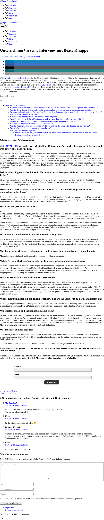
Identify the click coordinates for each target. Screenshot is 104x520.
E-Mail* (17, 374)
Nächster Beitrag (8, 393)
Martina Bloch (11, 403)
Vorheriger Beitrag (8, 391)
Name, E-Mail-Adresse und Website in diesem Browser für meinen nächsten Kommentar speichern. (43, 499)
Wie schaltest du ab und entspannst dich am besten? (30, 128)
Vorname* (18, 366)
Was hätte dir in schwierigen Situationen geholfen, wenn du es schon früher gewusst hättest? (47, 119)
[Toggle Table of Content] (2, 101)
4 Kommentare (6, 56)
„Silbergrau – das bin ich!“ (20, 87)
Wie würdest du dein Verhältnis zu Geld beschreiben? (31, 123)
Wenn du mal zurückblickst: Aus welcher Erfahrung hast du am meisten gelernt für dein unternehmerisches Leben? (56, 112)
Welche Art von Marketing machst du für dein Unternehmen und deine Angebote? (43, 121)
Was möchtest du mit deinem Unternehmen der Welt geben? (34, 117)
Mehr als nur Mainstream (15, 105)
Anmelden (51, 382)
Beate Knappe (25, 78)
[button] (9, 61)
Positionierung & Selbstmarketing (26, 56)
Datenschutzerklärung (14, 510)
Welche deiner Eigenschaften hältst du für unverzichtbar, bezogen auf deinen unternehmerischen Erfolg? (51, 110)
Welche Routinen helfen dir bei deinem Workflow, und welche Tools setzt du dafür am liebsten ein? (50, 126)
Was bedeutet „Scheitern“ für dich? (24, 114)
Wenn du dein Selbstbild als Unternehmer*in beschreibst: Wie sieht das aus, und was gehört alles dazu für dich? (54, 108)
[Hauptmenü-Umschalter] (4, 26)
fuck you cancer (44, 85)
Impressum (9, 508)
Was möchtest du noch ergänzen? (23, 130)
